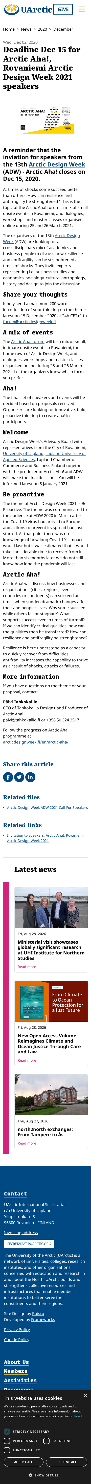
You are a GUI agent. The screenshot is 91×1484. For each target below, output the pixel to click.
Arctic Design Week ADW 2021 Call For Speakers (47, 807)
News (26, 29)
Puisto (38, 1313)
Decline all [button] (66, 1462)
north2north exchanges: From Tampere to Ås (45, 1132)
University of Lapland (23, 453)
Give (63, 9)
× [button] (85, 1396)
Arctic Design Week (57, 164)
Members (16, 1371)
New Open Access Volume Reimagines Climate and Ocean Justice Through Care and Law (49, 1044)
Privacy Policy (17, 1329)
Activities (20, 1380)
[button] (45, 1475)
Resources (19, 1390)
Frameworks (43, 1319)
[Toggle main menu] (82, 9)
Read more (27, 966)
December (63, 29)
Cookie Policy (16, 1339)
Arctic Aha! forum (27, 341)
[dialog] (45, 1437)
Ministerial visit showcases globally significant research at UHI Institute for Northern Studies (51, 950)
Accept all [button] (23, 1462)
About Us (16, 1362)
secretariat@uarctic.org (29, 1243)
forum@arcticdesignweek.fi (29, 321)
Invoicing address (21, 1232)
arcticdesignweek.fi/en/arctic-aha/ (36, 742)
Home (9, 29)
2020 (42, 29)
